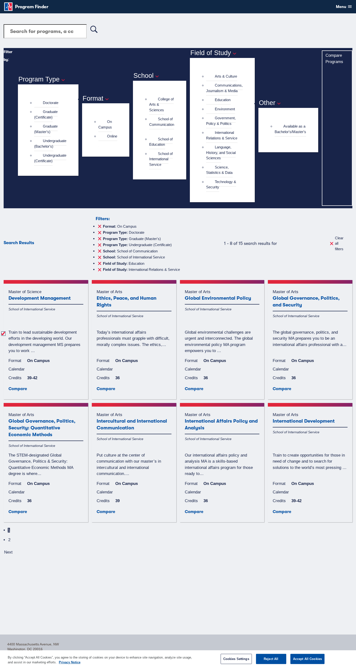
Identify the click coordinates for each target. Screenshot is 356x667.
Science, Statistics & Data (219, 170)
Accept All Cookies (307, 659)
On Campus (105, 124)
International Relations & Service (221, 135)
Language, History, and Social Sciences (221, 152)
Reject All (271, 659)
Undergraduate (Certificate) (50, 158)
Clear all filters (339, 243)
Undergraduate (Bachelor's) (50, 143)
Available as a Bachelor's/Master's (290, 129)
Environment (225, 109)
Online (112, 136)
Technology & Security (221, 184)
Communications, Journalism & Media (224, 88)
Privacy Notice (69, 662)
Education (223, 100)
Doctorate (50, 103)
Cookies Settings (236, 659)
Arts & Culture (226, 76)
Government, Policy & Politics (221, 121)
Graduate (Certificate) (46, 114)
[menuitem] (50, 103)
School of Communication (161, 122)
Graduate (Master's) (46, 129)
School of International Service (161, 159)
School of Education (161, 142)
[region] (178, 658)
